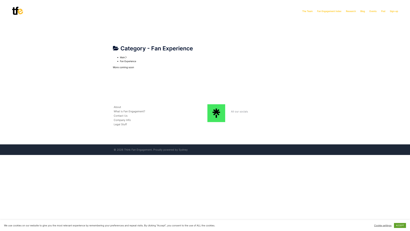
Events (373, 11)
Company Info (122, 120)
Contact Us (120, 115)
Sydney (183, 149)
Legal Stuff (120, 124)
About (117, 107)
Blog (362, 11)
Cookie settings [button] (383, 225)
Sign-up (394, 11)
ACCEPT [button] (400, 225)
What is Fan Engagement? (129, 111)
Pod (383, 11)
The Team (307, 11)
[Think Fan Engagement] (18, 11)
